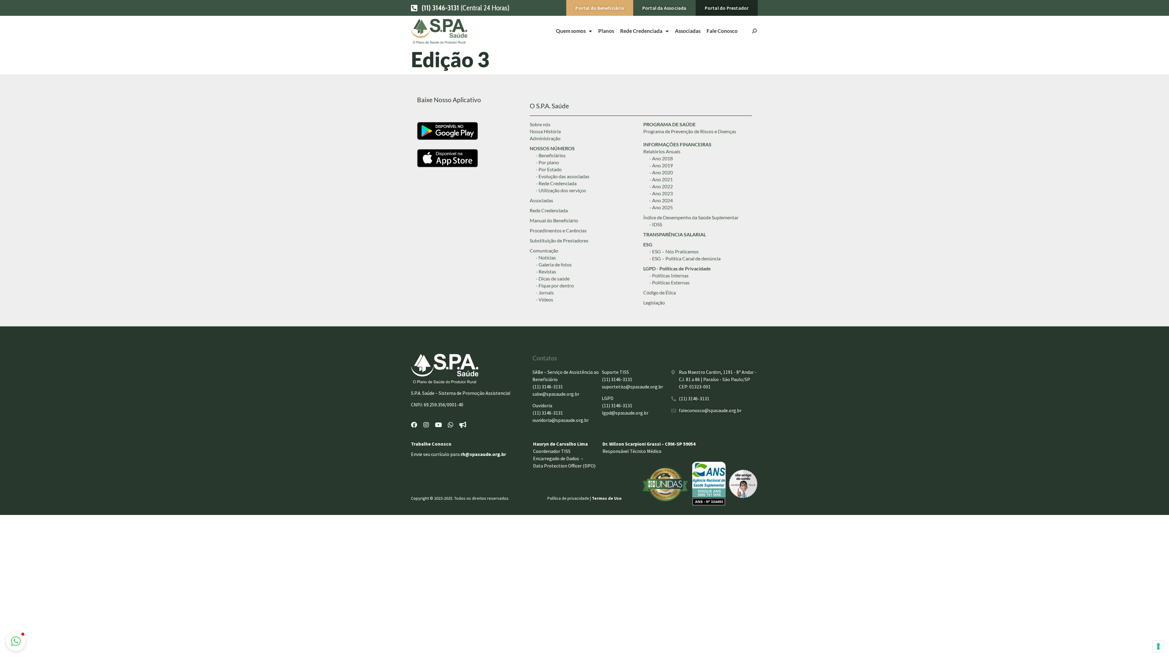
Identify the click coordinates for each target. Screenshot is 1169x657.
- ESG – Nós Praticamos (674, 251)
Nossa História (545, 131)
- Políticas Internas (669, 275)
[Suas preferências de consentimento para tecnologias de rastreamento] (1158, 646)
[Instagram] (426, 425)
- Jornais (545, 292)
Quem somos (571, 31)
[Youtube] (438, 425)
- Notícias (546, 257)
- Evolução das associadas (562, 176)
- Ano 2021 (661, 179)
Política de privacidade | (569, 498)
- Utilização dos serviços (561, 190)
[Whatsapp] (450, 425)
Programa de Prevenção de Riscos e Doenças (689, 131)
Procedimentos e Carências (558, 230)
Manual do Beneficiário (554, 220)
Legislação (654, 302)
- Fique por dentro (555, 285)
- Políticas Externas (669, 282)
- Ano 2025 (661, 207)
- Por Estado (549, 169)
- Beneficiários (551, 155)
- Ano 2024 (661, 200)
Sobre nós (540, 124)
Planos (606, 31)
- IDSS (655, 224)
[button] (16, 641)
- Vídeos (544, 299)
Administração (545, 138)
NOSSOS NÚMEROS (552, 148)
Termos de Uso (607, 498)
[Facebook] (414, 425)
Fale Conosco (722, 31)
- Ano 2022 (661, 186)
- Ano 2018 (661, 158)
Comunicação (544, 250)
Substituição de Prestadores (559, 240)
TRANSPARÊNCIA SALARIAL (674, 234)
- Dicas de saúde (553, 278)
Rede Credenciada (549, 210)
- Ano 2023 (661, 193)
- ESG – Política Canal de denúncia (685, 258)
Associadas (687, 31)
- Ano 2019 (661, 165)
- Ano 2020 (661, 172)
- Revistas (546, 271)
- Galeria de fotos (554, 264)
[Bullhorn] (463, 425)
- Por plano (547, 162)
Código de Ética (659, 292)
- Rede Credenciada (556, 183)
